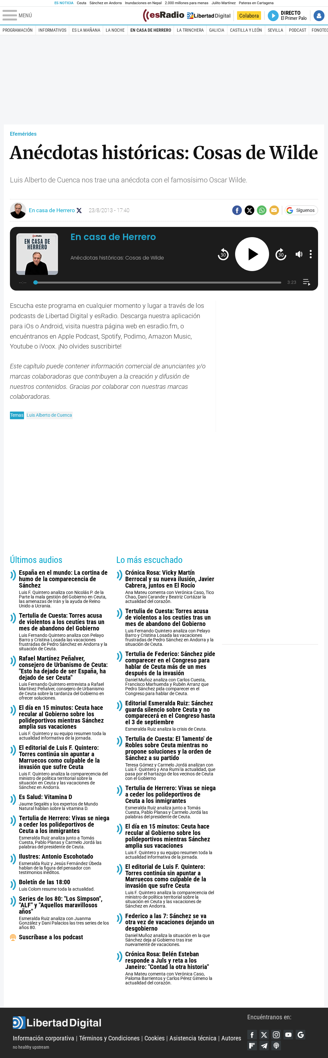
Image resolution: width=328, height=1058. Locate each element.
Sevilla (275, 30)
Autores (231, 1038)
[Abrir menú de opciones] (311, 254)
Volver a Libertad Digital (208, 15)
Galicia (216, 30)
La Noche (115, 30)
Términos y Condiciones (109, 1038)
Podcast (297, 30)
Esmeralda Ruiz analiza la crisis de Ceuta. (170, 716)
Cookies (154, 1038)
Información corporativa (43, 1038)
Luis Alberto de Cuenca (49, 415)
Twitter (264, 1034)
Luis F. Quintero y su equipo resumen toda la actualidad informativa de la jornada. (62, 723)
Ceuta (81, 3)
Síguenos (305, 210)
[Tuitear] (249, 210)
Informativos (52, 30)
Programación (18, 30)
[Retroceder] (223, 254)
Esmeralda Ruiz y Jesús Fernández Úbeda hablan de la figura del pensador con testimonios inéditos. (60, 864)
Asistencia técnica (193, 1038)
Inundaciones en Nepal (143, 3)
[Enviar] (261, 210)
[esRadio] (163, 15)
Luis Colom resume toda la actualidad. (57, 885)
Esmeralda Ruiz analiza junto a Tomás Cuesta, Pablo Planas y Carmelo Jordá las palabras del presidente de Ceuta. (64, 832)
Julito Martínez (224, 3)
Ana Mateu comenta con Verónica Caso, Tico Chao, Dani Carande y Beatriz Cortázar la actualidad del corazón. (169, 587)
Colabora (249, 15)
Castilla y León (246, 30)
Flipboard (252, 1045)
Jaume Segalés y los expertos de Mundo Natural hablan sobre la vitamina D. (58, 802)
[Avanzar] (280, 254)
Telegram (264, 1045)
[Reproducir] (252, 254)
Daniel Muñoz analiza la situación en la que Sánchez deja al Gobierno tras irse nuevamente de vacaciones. (169, 930)
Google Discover (300, 1034)
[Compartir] (237, 210)
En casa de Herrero (150, 30)
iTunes (276, 1045)
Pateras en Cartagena (256, 3)
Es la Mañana (86, 30)
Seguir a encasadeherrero (79, 210)
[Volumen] (299, 254)
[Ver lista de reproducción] (307, 282)
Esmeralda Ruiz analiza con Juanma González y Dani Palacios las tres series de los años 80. (64, 913)
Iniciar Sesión (319, 15)
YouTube (288, 1034)
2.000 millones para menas (187, 3)
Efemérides (23, 134)
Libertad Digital (130, 1022)
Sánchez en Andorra (105, 3)
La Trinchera (190, 30)
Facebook (252, 1034)
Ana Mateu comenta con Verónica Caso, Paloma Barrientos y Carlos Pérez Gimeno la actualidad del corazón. (168, 968)
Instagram (276, 1034)
